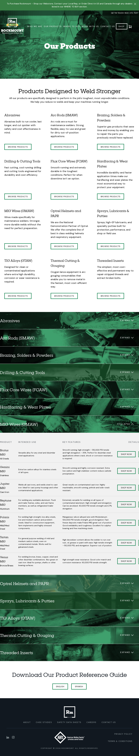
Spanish (79, 686)
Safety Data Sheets (69, 722)
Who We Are (34, 26)
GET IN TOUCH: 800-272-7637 (124, 13)
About (27, 722)
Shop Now (126, 454)
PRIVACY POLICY (123, 734)
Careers (91, 722)
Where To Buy (71, 26)
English (60, 686)
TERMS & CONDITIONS (120, 741)
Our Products (52, 26)
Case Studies (44, 722)
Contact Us (107, 26)
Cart (131, 26)
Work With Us (90, 26)
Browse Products (18, 147)
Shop (122, 26)
